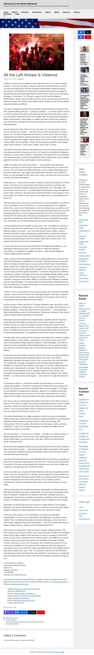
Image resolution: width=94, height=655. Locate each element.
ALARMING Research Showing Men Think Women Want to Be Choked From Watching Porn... (84, 126)
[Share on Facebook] (81, 32)
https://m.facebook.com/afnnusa (25, 593)
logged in (16, 640)
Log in (81, 507)
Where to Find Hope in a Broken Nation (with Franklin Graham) (25, 622)
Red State (82, 252)
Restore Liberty (84, 256)
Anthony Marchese (56, 652)
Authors (77, 12)
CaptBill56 (82, 399)
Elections (24, 12)
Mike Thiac (83, 476)
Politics (15, 12)
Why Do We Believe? (12, 623)
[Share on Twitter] (88, 32)
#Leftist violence (11, 619)
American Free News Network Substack (27, 589)
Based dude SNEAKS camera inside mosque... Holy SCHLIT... (84, 149)
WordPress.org (84, 519)
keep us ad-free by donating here (18, 584)
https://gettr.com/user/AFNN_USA (24, 600)
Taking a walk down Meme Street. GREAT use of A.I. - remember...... (84, 80)
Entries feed (83, 510)
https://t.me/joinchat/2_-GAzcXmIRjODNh (27, 596)
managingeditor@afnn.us (60, 582)
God (16, 617)
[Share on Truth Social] (81, 37)
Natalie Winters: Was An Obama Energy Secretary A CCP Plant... (84, 59)
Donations (8, 14)
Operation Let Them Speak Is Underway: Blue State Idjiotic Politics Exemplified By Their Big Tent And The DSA (84, 460)
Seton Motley (84, 278)
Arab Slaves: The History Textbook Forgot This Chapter (83, 371)
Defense (12, 617)
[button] (4, 16)
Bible (7, 617)
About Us (66, 12)
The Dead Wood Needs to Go (83, 426)
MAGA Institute (84, 264)
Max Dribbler (83, 446)
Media (56, 12)
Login (17, 14)
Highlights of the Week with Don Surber (84, 439)
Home (6, 12)
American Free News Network (20, 3)
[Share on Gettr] (88, 37)
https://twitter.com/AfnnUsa (21, 598)
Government (37, 12)
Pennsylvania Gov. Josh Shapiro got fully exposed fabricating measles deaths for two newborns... (84, 102)
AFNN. (6, 582)
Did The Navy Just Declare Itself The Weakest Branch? (84, 484)
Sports (48, 12)
